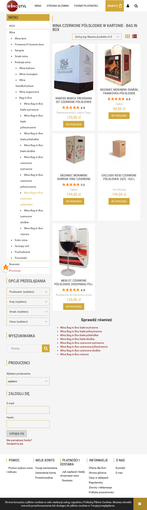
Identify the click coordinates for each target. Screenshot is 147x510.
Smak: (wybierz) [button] (18, 311)
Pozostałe (21, 257)
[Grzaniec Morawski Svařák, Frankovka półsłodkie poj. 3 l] (119, 65)
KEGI (12, 25)
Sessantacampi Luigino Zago (73, 112)
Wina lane (20, 38)
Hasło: (10, 417)
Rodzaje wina (23, 62)
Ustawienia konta (45, 472)
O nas (119, 472)
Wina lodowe (26, 68)
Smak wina (21, 56)
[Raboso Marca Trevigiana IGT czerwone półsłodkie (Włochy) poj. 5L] (73, 69)
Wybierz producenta (18, 373)
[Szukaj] (46, 348)
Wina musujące (28, 74)
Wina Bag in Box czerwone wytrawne (31, 163)
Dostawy (67, 480)
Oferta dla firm (97, 467)
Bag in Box (25, 97)
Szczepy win (22, 246)
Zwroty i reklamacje (100, 487)
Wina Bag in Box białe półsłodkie (79, 335)
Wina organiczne (29, 91)
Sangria (19, 50)
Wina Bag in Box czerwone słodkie (31, 216)
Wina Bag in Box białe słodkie (77, 339)
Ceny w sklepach (99, 477)
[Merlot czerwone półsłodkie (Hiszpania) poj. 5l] (73, 250)
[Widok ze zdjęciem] (127, 36)
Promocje (14, 270)
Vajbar (119, 103)
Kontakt (120, 467)
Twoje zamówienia (46, 467)
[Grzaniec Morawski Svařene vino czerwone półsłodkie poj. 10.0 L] (73, 153)
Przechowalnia (44, 477)
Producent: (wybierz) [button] (21, 291)
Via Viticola (119, 189)
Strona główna (97, 472)
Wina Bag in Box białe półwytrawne (81, 331)
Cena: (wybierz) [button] (18, 321)
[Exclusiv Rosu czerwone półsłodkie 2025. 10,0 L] (119, 153)
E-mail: (10, 403)
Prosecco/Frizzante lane (29, 44)
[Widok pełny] (134, 36)
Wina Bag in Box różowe (74, 354)
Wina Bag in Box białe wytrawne (79, 327)
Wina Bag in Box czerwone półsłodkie (31, 198)
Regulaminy (96, 482)
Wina (12, 32)
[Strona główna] (16, 5)
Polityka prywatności (101, 492)
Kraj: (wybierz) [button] (17, 301)
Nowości (14, 264)
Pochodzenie (22, 251)
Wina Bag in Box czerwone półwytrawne (31, 180)
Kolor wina (21, 240)
